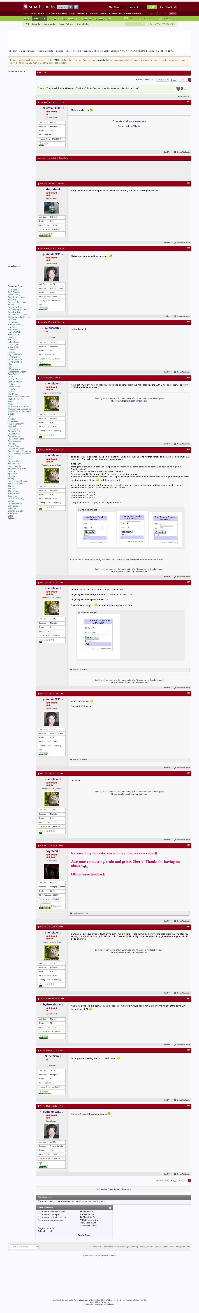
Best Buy (12, 300)
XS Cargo (12, 513)
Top (108, 18)
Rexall (11, 456)
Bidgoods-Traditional (17, 302)
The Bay (12, 486)
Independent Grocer (17, 372)
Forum (39, 18)
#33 (188, 248)
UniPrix (11, 501)
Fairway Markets (15, 324)
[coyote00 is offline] (52, 871)
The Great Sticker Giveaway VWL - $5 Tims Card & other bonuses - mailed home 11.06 (92, 88)
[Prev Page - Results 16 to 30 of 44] (180, 80)
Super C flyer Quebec (17, 481)
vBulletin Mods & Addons (103, 1300)
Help (161, 7)
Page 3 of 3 (163, 80)
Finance (104, 13)
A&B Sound (13, 290)
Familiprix (12, 327)
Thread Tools (182, 96)
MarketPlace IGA (15, 399)
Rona (10, 459)
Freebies (82, 13)
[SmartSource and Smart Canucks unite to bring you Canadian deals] (20, 273)
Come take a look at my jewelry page (129, 121)
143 (53, 139)
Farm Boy (12, 329)
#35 (188, 377)
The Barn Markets (16, 483)
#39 (188, 773)
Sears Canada (14, 466)
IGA (10, 367)
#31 (188, 102)
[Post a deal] (172, 13)
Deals (41, 13)
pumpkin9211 (52, 254)
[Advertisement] (95, 170)
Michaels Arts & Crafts (18, 406)
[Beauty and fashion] (156, 13)
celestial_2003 (51, 108)
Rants (122, 13)
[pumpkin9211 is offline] (52, 273)
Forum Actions (66, 24)
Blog (27, 18)
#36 (188, 449)
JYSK (10, 377)
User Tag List (42, 73)
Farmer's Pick (14, 332)
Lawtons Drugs (14, 379)
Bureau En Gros (15, 307)
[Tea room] (151, 13)
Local (149, 18)
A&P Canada (14, 292)
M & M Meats (14, 394)
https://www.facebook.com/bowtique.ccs (129, 401)
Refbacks (42, 1231)
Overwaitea (13, 421)
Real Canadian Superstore (19, 451)
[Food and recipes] (161, 13)
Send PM (167, 152)
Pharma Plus (14, 434)
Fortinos (11, 339)
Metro (10, 404)
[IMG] (82, 1217)
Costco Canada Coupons (19, 317)
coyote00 (76, 670)
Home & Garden (133, 13)
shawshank (53, 189)
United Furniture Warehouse (15, 504)
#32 (188, 183)
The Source (13, 491)
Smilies (83, 1214)
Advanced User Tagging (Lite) (84, 1300)
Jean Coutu (13, 374)
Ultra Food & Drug (16, 498)
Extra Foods (13, 322)
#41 (188, 926)
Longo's (11, 389)
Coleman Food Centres (18, 314)
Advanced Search (164, 24)
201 (53, 229)
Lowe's (11, 392)
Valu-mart (12, 508)
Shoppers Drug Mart (17, 468)
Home (34, 13)
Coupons (62, 13)
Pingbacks (43, 1228)
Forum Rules (84, 1235)
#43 (188, 1050)
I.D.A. (10, 364)
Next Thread (123, 1189)
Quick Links (82, 24)
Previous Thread (106, 1189)
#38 (188, 693)
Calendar (36, 24)
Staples (11, 476)
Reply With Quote (183, 152)
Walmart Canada (15, 511)
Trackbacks (85, 1225)
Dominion (12, 319)
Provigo (11, 444)
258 (53, 1031)
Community (49, 24)
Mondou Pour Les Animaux (20, 409)
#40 (188, 845)
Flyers (72, 13)
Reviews (113, 13)
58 (53, 359)
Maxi (10, 401)
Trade (169, 18)
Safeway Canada (15, 461)
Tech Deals (51, 13)
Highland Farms (15, 354)
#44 (188, 1106)
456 (53, 899)
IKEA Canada (14, 369)
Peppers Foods (15, 429)
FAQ (27, 24)
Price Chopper (14, 436)
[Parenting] (166, 13)
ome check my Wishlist (130, 126)
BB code (84, 1211)
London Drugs (14, 387)
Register (171, 7)
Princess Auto (14, 441)
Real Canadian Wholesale (19, 454)
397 (53, 431)
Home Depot (13, 357)
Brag (132, 18)
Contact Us (97, 1247)
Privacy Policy (181, 1247)
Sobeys (11, 471)
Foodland (12, 337)
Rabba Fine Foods (16, 449)
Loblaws (11, 384)
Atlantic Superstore (16, 297)
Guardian (12, 349)
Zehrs (10, 516)
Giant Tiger (13, 344)
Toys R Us (12, 496)
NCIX (10, 416)
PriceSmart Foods (16, 439)
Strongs (11, 478)
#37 (188, 582)
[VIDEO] (83, 1220)
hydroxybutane (53, 1004)
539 (53, 300)
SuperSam (52, 327)
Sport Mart (12, 473)
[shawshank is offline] (52, 207)
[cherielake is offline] (52, 403)
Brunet (11, 305)
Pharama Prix (14, 431)
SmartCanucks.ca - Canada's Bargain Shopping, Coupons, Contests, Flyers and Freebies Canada (138, 1247)
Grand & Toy (13, 347)
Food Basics (13, 334)
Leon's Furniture (15, 382)
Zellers (11, 518)
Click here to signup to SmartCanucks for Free (55, 158)
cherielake (52, 383)
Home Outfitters (15, 362)
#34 (188, 322)
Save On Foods (15, 463)
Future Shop (13, 342)
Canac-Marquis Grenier (18, 309)
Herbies (11, 352)
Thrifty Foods (14, 493)
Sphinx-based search (107, 1304)
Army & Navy (14, 295)
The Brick (12, 488)
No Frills (11, 419)
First (174, 80)
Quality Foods (14, 446)
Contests (93, 13)
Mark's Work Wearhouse (19, 397)
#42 (188, 998)
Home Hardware (15, 359)
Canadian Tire (14, 312)
